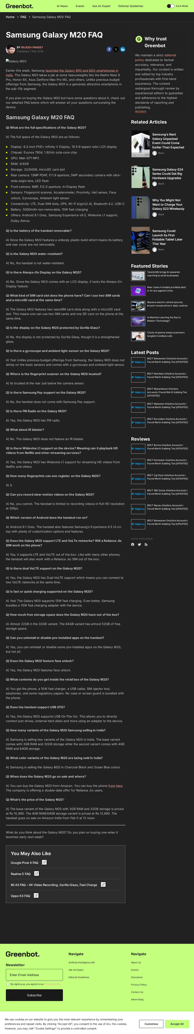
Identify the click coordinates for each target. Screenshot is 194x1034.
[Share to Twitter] (116, 49)
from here (115, 786)
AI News (62, 6)
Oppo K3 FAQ (21, 896)
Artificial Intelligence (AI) (82, 962)
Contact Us (137, 992)
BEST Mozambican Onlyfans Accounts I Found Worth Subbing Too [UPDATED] (167, 392)
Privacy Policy (52, 984)
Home (10, 17)
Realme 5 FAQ (21, 874)
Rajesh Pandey (32, 47)
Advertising (137, 999)
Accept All (177, 1023)
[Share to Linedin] (122, 49)
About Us (136, 962)
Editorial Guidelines (130, 6)
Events (80, 6)
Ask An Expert (101, 6)
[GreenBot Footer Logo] (22, 953)
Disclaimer (137, 977)
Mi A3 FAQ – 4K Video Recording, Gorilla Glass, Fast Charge (54, 885)
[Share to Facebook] (109, 49)
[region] (97, 1022)
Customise (151, 1023)
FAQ (23, 17)
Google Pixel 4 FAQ (25, 863)
